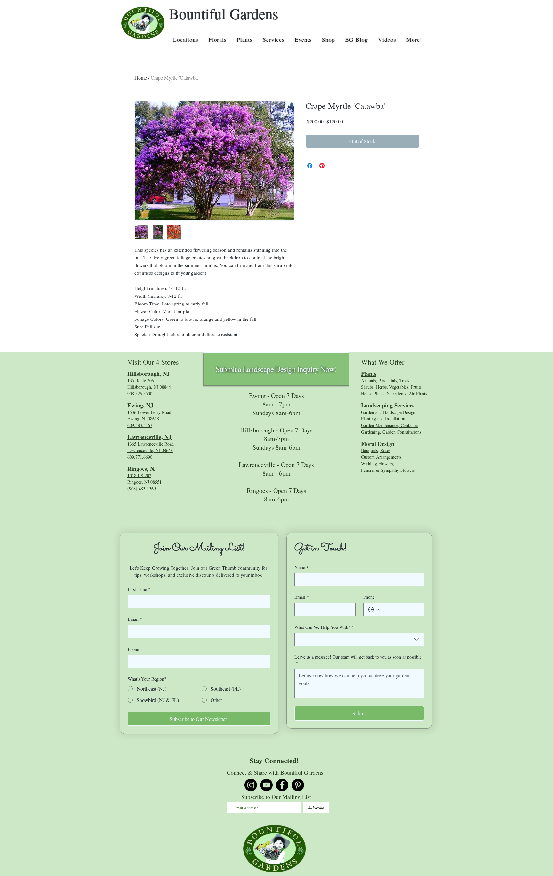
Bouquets (369, 450)
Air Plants (418, 394)
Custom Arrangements (381, 457)
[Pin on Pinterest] (322, 166)
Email (135, 619)
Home (140, 77)
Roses (385, 450)
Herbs (381, 387)
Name (301, 567)
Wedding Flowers (377, 464)
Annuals (368, 380)
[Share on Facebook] (310, 166)
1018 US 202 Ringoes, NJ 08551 (144, 478)
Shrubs (367, 387)
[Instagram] (250, 785)
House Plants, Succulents (383, 394)
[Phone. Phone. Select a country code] (373, 609)
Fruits (416, 387)
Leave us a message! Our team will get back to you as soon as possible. (358, 660)
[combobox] (359, 639)
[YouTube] (266, 785)
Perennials (387, 380)
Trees (404, 380)
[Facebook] (282, 785)
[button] (185, 39)
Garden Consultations (401, 432)
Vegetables (398, 387)
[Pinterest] (298, 785)
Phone (133, 649)
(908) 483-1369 (141, 488)
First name (139, 589)
